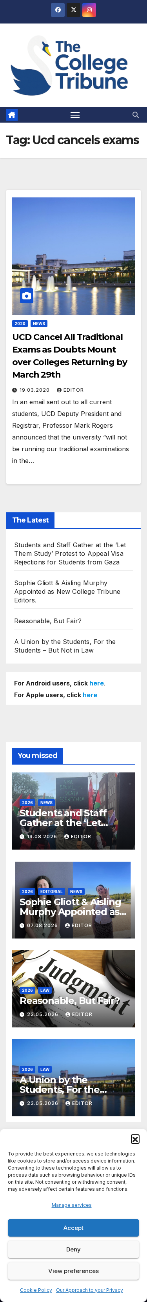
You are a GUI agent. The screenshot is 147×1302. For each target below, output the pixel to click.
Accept (73, 1227)
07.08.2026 (43, 925)
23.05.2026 (43, 1014)
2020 (20, 323)
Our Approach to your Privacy (89, 1290)
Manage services (72, 1205)
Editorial (51, 891)
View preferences (73, 1271)
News (39, 323)
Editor (74, 390)
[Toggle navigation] (75, 114)
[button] (135, 1139)
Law (44, 990)
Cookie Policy (36, 1290)
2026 (27, 802)
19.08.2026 (43, 836)
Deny (73, 1249)
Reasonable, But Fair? (48, 621)
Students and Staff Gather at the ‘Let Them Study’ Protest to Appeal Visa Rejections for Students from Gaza (70, 553)
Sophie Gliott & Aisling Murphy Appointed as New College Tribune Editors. (67, 591)
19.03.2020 (35, 390)
